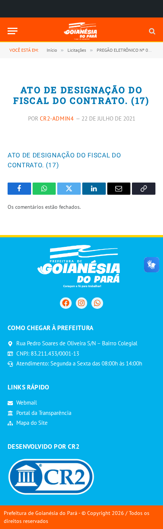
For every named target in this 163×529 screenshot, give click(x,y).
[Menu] (12, 31)
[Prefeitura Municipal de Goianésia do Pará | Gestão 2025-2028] (81, 31)
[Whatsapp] (97, 303)
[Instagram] (81, 303)
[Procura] (151, 31)
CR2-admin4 (57, 118)
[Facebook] (65, 303)
